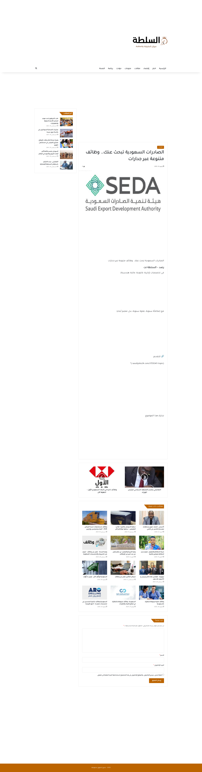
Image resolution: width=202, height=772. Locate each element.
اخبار (154, 69)
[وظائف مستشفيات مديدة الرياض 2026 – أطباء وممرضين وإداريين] (94, 518)
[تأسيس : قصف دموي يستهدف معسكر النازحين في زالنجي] (151, 518)
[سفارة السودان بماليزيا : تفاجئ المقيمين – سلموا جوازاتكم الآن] (123, 518)
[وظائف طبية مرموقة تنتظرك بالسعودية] (151, 593)
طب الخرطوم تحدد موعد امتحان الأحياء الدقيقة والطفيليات (50, 121)
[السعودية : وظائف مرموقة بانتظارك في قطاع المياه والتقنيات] (123, 593)
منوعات (128, 69)
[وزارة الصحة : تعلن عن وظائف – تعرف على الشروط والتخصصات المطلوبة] (94, 543)
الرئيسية (162, 69)
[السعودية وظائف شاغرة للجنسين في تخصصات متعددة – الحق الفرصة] (94, 593)
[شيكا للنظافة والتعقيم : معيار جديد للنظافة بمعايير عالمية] (151, 543)
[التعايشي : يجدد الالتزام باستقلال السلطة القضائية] (66, 165)
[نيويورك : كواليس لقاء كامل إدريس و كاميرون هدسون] (151, 568)
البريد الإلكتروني (159, 665)
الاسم (162, 655)
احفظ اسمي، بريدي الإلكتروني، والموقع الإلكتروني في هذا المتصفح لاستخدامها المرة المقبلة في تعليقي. (129, 675)
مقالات (137, 69)
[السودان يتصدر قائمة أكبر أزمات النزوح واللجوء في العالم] (66, 154)
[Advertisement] (101, 14)
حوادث (118, 69)
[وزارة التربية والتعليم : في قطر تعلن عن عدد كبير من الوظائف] (123, 543)
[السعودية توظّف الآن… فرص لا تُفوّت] (94, 568)
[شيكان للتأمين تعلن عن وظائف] (123, 568)
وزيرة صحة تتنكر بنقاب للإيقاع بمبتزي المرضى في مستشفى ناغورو (48, 142)
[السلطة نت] (150, 42)
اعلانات (160, 147)
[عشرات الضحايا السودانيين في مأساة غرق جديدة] (66, 133)
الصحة (102, 69)
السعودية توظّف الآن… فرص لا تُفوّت (95, 577)
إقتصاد (146, 69)
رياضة (110, 69)
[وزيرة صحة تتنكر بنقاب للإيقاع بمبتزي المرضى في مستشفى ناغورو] (66, 143)
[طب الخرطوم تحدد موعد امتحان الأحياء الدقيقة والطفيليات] (66, 121)
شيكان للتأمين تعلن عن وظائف (125, 577)
